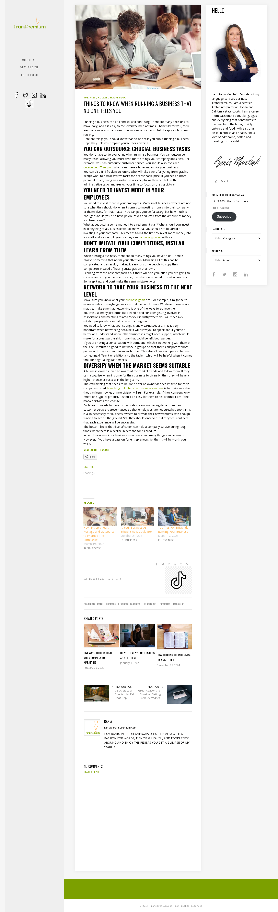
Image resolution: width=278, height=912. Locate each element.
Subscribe (224, 216)
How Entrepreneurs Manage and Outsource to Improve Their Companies (99, 534)
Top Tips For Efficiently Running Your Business (173, 529)
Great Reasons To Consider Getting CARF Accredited (149, 694)
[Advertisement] (173, 888)
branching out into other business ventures (135, 388)
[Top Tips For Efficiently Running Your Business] (174, 516)
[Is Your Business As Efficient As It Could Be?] (137, 516)
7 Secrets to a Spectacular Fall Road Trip (124, 694)
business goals (135, 300)
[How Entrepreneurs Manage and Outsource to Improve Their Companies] (100, 516)
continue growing (150, 237)
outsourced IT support (98, 167)
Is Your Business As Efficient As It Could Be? (136, 529)
